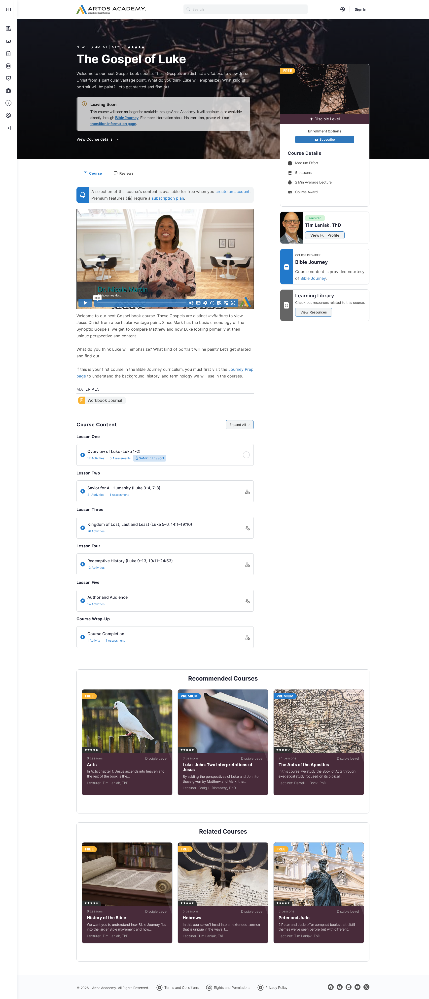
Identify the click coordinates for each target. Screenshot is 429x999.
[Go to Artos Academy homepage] (111, 9)
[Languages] (343, 9)
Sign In (360, 9)
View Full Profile (324, 235)
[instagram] (340, 987)
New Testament (92, 47)
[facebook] (331, 987)
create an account (232, 191)
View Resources (313, 312)
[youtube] (357, 987)
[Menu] (8, 9)
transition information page (113, 124)
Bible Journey (127, 118)
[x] (366, 987)
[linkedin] (349, 987)
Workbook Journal (105, 400)
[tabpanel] (165, 293)
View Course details (94, 139)
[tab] (91, 173)
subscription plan (168, 198)
